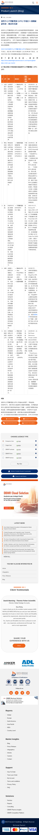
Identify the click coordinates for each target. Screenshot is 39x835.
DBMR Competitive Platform (15, 813)
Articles (9, 753)
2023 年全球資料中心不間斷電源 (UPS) (13, 49)
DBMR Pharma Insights (14, 809)
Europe (9, 718)
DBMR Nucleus (10, 457)
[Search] (34, 2)
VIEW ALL (7, 556)
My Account (10, 778)
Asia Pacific (10, 724)
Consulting (10, 806)
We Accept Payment (19, 825)
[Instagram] (28, 693)
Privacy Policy (11, 784)
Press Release (11, 746)
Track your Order (12, 775)
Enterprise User (10, 441)
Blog (3, 579)
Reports (9, 803)
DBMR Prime (9, 453)
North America (11, 721)
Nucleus (9, 800)
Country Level (11, 730)
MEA (8, 727)
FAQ (8, 787)
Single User (9, 445)
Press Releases (6, 576)
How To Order (11, 772)
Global (9, 715)
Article (4, 568)
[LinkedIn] (11, 693)
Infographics (5, 572)
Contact (9, 759)
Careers (9, 756)
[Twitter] (17, 693)
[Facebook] (22, 693)
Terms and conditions (13, 781)
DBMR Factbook (10, 449)
